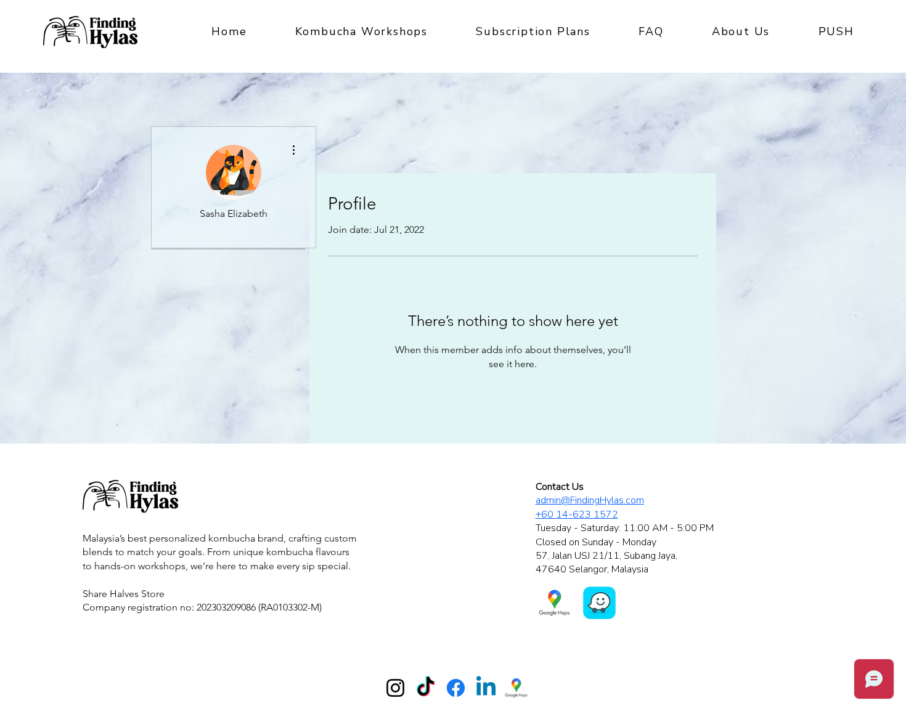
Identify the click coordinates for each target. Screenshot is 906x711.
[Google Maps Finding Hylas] (516, 688)
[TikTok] (426, 688)
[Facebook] (456, 688)
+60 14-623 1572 (577, 514)
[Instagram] (395, 688)
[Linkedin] (486, 688)
